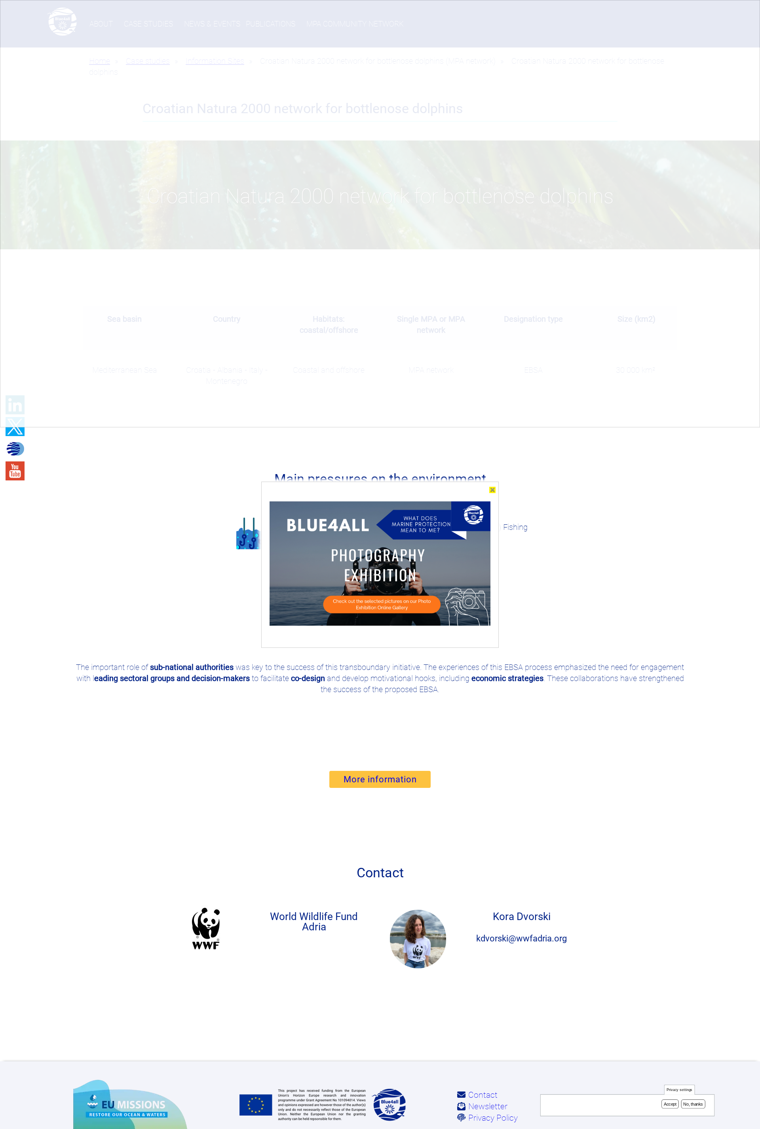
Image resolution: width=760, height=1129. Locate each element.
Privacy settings (680, 1090)
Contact (483, 1095)
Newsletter (487, 1106)
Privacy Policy (493, 1118)
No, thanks (693, 1104)
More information (380, 779)
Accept (670, 1104)
